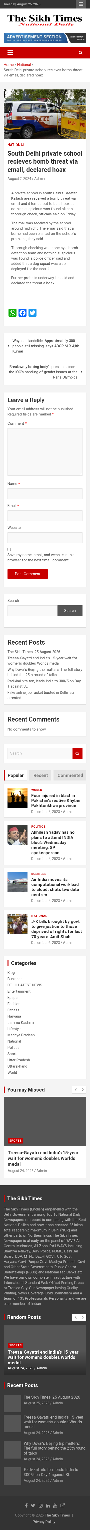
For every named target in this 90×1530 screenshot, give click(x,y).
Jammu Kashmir (21, 1022)
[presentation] (75, 1089)
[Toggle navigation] (10, 52)
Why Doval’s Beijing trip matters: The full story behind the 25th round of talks (45, 1158)
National (16, 145)
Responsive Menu (81, 4)
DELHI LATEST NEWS (25, 985)
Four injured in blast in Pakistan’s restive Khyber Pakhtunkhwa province (56, 800)
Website (14, 527)
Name (14, 483)
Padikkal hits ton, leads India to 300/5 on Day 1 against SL (51, 1472)
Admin (39, 179)
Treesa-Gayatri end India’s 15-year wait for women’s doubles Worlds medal (53, 1422)
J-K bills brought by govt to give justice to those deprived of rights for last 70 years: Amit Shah (56, 929)
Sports (13, 1054)
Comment (17, 423)
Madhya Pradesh (21, 1035)
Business (38, 874)
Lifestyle (15, 1029)
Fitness (14, 1010)
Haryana (14, 1016)
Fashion (14, 1004)
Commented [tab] (70, 775)
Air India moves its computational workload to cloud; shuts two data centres (55, 887)
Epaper (13, 997)
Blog (11, 972)
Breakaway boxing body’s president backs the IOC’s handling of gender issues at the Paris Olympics (43, 372)
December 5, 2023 (45, 812)
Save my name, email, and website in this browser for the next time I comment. (41, 557)
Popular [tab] (16, 775)
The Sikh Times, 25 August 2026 (34, 652)
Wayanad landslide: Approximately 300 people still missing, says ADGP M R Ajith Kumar (45, 346)
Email (13, 505)
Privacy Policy (44, 1522)
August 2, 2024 (19, 179)
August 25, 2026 (37, 1403)
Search (13, 600)
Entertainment (19, 991)
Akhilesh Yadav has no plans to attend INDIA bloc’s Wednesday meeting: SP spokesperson (52, 842)
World (36, 790)
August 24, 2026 (21, 1171)
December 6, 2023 (45, 943)
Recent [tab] (41, 775)
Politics (38, 826)
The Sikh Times (57, 1515)
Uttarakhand (17, 1066)
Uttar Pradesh (19, 1060)
